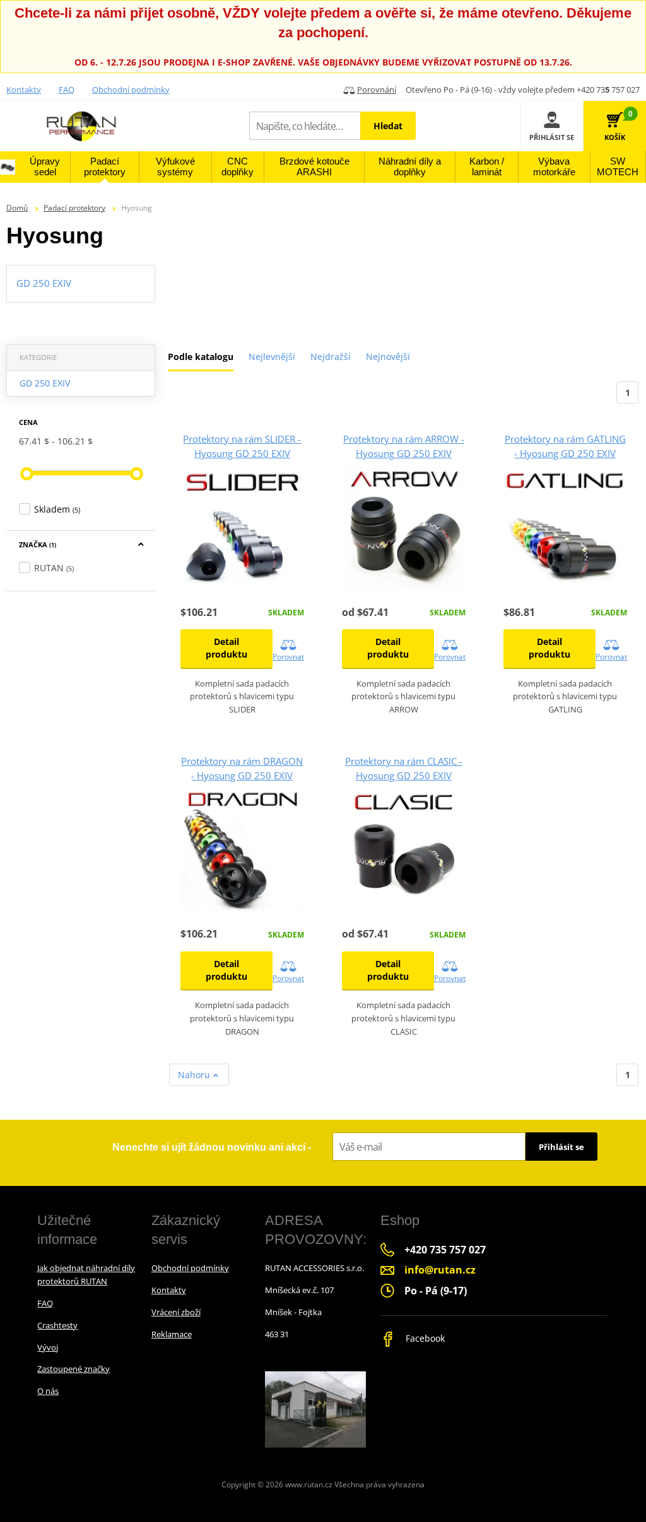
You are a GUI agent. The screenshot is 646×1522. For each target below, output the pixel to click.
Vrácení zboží (176, 1312)
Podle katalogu (200, 357)
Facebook (424, 1338)
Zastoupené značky (73, 1368)
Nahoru (195, 1075)
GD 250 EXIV (45, 383)
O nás (48, 1391)
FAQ (66, 89)
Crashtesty (57, 1325)
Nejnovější (388, 357)
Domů (17, 207)
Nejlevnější (272, 357)
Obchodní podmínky (131, 89)
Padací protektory (74, 207)
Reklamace (171, 1334)
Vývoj (47, 1347)
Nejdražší (330, 357)
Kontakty (23, 89)
